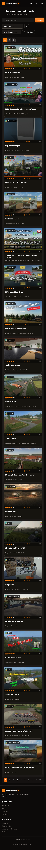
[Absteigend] (26, 26)
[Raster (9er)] (14, 40)
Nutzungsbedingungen (10, 829)
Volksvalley (10, 438)
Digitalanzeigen (12, 146)
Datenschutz (6, 826)
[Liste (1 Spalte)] (5, 40)
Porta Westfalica (13, 658)
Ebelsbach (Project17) (15, 548)
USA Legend (10, 512)
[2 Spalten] (9, 40)
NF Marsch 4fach (13, 73)
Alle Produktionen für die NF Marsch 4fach (21, 256)
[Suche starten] (31, 3)
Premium (5, 814)
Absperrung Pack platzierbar (18, 731)
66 (40, 780)
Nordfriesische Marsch (15, 329)
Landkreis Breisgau (14, 621)
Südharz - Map (12, 219)
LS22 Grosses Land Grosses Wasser (21, 109)
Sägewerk (9, 585)
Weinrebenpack (12, 365)
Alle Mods (5, 805)
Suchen (40, 20)
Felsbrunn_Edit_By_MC (16, 182)
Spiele (4, 808)
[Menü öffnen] (42, 3)
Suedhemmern (12, 694)
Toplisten (5, 811)
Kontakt (4, 832)
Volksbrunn (10, 402)
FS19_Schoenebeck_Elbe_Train (19, 768)
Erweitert (30, 32)
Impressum (5, 823)
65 (36, 780)
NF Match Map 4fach (14, 292)
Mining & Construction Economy (20, 475)
